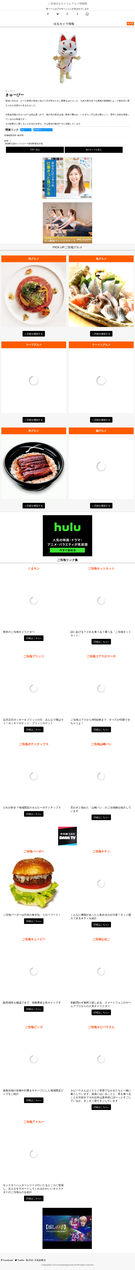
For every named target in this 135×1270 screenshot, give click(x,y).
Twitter (21, 1260)
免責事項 (41, 1260)
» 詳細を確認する (34, 333)
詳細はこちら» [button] (33, 638)
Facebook (7, 1260)
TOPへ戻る (35, 150)
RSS (30, 1260)
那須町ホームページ (43, 130)
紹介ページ (26, 130)
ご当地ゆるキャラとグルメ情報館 (67, 3)
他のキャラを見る (94, 150)
